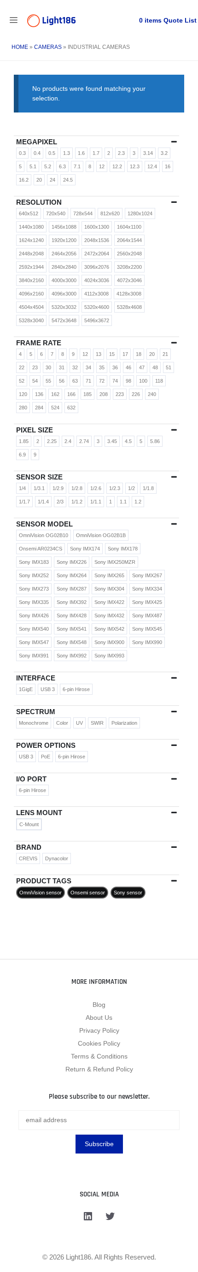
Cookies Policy (99, 1043)
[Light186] (51, 20)
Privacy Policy (99, 1030)
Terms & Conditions (99, 1056)
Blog (99, 1004)
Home (20, 47)
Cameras (48, 47)
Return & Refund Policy (99, 1069)
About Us (99, 1017)
